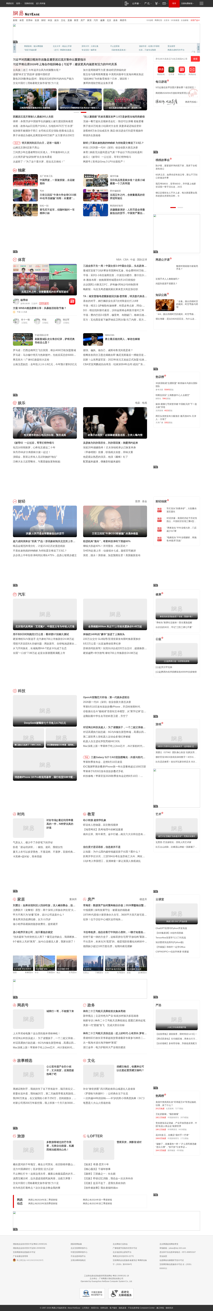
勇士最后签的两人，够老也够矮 (122, 339)
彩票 (37, 20)
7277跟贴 (179, 1109)
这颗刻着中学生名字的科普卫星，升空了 (105, 716)
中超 (132, 259)
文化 (63, 20)
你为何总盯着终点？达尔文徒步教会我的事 (36, 1187)
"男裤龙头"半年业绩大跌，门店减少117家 (181, 529)
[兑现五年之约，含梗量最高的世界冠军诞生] (95, 195)
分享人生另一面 (174, 46)
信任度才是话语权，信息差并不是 (102, 847)
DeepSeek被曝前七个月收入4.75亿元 (111, 147)
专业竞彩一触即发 (175, 50)
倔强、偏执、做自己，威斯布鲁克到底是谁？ (108, 350)
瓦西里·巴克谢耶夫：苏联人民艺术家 (173, 842)
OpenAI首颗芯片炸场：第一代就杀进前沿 (106, 697)
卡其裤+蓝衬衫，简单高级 (27, 856)
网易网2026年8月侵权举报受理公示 (173, 93)
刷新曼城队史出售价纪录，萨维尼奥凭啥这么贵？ (55, 341)
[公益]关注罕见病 (164, 667)
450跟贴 (180, 1150)
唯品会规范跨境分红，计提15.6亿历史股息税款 (39, 546)
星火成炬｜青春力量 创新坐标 (29, 83)
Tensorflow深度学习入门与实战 (171, 937)
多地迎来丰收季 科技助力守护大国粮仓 (34, 74)
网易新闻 (26, 13)
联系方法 (95, 1308)
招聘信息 (104, 1308)
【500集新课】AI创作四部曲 (169, 933)
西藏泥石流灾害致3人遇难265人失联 (33, 116)
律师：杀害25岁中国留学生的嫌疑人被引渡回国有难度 (43, 121)
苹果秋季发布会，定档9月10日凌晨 (102, 762)
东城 (129, 973)
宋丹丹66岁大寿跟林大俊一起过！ (32, 452)
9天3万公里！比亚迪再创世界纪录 (102, 643)
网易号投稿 (190, 102)
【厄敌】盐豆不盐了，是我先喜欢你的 (104, 1183)
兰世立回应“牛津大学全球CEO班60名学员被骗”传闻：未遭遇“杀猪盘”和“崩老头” (58, 197)
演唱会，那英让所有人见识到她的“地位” (35, 457)
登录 (174, 3)
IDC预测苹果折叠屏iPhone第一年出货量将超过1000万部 (114, 766)
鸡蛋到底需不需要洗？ (166, 283)
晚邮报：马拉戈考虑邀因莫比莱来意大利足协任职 (110, 289)
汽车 (96, 20)
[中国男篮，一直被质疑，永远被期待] (25, 180)
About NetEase (74, 1308)
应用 (18, 3)
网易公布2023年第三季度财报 (97, 1203)
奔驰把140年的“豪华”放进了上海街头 (104, 634)
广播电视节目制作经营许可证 (125, 1248)
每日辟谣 (161, 81)
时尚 (21, 814)
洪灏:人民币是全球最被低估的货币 (109, 143)
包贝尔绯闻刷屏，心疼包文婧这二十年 (34, 447)
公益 (158, 639)
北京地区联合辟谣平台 (122, 1252)
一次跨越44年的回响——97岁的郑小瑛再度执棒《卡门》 (114, 1098)
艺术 (158, 814)
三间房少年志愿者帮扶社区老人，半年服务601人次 (41, 152)
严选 (158, 1005)
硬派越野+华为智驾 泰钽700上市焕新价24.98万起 (110, 653)
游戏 (158, 724)
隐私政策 (122, 1308)
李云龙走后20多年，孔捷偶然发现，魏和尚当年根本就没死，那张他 (176, 185)
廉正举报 (160, 1308)
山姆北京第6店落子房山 (26, 147)
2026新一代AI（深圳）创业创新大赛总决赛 (107, 702)
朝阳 (15, 972)
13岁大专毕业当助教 (90, 50)
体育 (21, 20)
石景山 (86, 973)
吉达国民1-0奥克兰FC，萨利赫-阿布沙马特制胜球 (110, 284)
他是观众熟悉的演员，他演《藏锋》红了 (105, 457)
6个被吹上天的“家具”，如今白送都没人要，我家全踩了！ (44, 941)
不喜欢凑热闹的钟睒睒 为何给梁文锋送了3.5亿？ (40, 550)
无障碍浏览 (29, 3)
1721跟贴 (184, 1138)
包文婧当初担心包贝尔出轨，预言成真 (111, 157)
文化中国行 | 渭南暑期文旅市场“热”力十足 (36, 1183)
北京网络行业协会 (120, 1244)
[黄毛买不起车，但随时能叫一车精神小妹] (25, 210)
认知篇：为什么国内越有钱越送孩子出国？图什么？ (111, 851)
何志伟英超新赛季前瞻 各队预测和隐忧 (111, 152)
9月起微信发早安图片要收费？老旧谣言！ (176, 87)
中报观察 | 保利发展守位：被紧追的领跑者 (106, 910)
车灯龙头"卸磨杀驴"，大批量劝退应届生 (181, 510)
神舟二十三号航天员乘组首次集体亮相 (104, 1011)
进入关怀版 (40, 3)
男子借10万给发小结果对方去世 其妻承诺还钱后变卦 (112, 126)
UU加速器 (175, 20)
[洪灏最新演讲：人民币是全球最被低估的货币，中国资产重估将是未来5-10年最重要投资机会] (95, 210)
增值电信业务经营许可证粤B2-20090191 (30, 1244)
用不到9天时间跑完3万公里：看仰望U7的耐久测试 (41, 634)
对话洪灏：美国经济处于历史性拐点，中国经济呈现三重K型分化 (182, 520)
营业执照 (163, 1256)
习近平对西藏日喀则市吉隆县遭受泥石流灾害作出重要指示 (49, 59)
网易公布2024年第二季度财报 (42, 1199)
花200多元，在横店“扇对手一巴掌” (172, 1135)
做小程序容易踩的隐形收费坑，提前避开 (35, 924)
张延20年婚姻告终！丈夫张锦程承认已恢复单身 (109, 447)
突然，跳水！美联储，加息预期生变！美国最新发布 (111, 555)
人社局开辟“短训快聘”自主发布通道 (32, 157)
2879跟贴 (184, 1117)
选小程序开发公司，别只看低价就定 (33, 932)
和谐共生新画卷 (92, 135)
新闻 (15, 20)
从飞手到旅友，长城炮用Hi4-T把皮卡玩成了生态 (40, 648)
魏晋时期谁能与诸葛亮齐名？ (187, 267)
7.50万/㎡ (51, 972)
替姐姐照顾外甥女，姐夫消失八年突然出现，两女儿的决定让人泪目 (175, 194)
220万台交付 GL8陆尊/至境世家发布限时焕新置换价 (112, 639)
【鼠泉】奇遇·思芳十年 (96, 1164)
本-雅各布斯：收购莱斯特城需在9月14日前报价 (109, 280)
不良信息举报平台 (78, 1256)
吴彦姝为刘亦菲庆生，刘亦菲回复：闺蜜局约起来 (110, 442)
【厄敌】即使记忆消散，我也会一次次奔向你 (108, 1178)
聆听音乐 (85, 46)
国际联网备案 (76, 1244)
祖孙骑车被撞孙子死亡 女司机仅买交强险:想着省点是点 (43, 130)
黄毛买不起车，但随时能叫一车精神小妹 (57, 211)
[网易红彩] (72, 301)
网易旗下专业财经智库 (33, 46)
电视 (144, 403)
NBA (118, 259)
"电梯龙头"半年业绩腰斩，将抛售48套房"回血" (181, 539)
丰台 (37, 972)
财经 (43, 20)
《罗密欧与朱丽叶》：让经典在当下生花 (105, 1093)
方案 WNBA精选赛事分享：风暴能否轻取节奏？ (39, 308)
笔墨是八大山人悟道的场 (97, 1103)
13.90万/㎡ (142, 973)
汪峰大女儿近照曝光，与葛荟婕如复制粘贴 (36, 461)
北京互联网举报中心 (79, 1248)
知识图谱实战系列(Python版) (170, 942)
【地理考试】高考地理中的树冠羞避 (103, 829)
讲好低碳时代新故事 (147, 46)
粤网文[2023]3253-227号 (123, 1256)
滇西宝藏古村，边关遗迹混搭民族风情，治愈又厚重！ (43, 1178)
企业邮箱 (184, 20)
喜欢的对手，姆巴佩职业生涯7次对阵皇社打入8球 (110, 301)
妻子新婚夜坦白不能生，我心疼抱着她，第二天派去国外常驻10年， (176, 167)
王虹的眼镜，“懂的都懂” (167, 1114)
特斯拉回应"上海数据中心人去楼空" (173, 395)
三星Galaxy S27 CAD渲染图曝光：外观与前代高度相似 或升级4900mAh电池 (118, 758)
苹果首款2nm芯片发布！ (106, 161)
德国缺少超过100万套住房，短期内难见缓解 (107, 946)
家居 (89, 20)
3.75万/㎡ (73, 972)
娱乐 (56, 20)
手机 (86, 757)
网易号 (123, 20)
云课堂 (160, 899)
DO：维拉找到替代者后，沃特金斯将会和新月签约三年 (113, 310)
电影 (137, 403)
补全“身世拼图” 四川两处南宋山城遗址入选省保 (109, 1089)
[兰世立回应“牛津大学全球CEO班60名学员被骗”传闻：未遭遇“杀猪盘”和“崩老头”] (25, 195)
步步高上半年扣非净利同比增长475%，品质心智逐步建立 (45, 555)
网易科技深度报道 (117, 50)
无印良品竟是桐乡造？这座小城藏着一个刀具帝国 (127, 182)
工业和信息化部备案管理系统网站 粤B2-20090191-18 (106, 1276)
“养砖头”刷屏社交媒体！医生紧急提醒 (174, 622)
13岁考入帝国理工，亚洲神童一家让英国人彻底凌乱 (112, 861)
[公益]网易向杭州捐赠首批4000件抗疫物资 (176, 672)
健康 (102, 20)
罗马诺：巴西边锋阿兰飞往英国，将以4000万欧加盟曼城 (44, 350)
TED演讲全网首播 (31, 50)
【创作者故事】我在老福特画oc (100, 1187)
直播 (70, 20)
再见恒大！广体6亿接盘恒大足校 (31, 359)
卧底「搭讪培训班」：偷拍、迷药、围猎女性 (38, 847)
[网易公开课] (136, 3)
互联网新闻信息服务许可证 (24, 1252)
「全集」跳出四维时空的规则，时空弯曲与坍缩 (187, 304)
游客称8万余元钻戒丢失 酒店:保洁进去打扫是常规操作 (113, 130)
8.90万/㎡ (29, 972)
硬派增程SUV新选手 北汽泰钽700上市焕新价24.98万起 (43, 639)
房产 (83, 20)
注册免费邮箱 (186, 3)
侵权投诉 (169, 1308)
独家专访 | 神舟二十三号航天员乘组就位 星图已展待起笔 (114, 1020)
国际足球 (142, 259)
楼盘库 (143, 899)
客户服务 (113, 1308)
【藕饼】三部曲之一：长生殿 (99, 1173)
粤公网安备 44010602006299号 (30, 1260)
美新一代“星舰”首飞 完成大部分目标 (104, 1025)
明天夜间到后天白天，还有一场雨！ (42, 143)
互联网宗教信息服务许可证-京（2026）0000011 (176, 1266)
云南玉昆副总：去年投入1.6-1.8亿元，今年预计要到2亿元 (45, 364)
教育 (76, 20)
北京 (109, 20)
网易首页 (10, 3)
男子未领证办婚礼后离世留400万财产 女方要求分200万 (43, 135)
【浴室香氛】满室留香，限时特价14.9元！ (176, 1034)
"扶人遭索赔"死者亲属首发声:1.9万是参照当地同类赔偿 (114, 116)
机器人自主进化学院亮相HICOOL (101, 741)
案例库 (73, 899)
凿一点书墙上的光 (60, 46)
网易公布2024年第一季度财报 (97, 1199)
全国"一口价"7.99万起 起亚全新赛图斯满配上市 (39, 653)
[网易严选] (147, 3)
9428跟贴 (183, 1129)
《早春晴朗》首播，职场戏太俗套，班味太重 (108, 452)
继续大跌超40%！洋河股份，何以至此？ (105, 546)
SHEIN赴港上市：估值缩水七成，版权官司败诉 (109, 550)
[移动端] (127, 3)
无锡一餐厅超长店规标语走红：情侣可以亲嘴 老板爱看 (113, 121)
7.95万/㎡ (99, 973)
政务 (115, 20)
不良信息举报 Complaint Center (141, 1308)
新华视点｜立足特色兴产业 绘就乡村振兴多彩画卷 (111, 1015)
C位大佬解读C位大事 (119, 46)
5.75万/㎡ (121, 973)
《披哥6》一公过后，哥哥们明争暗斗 (33, 442)
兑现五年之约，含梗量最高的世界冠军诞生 (127, 197)
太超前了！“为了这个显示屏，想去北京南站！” (38, 161)
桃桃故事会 (163, 160)
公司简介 (86, 1308)
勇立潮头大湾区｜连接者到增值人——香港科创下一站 (113, 83)
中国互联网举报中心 (79, 1252)
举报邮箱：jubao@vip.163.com (173, 1248)
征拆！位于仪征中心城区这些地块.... (103, 919)
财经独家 (161, 501)
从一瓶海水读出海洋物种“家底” (100, 1042)
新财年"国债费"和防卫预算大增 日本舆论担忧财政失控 (113, 78)
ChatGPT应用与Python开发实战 (171, 928)
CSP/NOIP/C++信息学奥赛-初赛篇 (172, 951)
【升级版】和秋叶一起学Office (170, 947)
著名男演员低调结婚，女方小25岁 (32, 919)
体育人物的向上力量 (147, 50)
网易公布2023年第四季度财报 (42, 1203)
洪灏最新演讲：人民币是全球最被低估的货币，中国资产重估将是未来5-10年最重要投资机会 (127, 211)
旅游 (21, 1136)
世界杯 (29, 20)
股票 (137, 501)
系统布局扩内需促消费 (95, 70)
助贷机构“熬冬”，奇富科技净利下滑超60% (107, 541)
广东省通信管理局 (20, 1256)
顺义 (58, 972)
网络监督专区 (190, 13)
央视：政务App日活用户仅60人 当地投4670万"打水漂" (43, 126)
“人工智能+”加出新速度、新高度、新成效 (35, 70)
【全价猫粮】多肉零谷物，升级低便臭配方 (176, 1043)
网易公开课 (163, 259)
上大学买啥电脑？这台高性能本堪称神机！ (36, 1033)
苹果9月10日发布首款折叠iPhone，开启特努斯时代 (111, 706)
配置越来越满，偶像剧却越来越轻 (102, 461)
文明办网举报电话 (78, 1260)
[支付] (157, 3)
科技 (50, 20)
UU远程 (150, 20)
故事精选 (24, 1060)
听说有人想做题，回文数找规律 (100, 824)
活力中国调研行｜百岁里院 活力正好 (33, 1169)
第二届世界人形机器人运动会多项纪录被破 (107, 736)
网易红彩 (158, 20)
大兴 (107, 973)
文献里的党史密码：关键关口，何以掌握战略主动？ (41, 78)
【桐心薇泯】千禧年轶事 (97, 1169)
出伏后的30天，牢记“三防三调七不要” (174, 627)
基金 (144, 501)
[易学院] (166, 102)
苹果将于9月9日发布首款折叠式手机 (103, 771)
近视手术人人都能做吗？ (168, 279)
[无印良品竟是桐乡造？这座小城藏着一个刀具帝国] (95, 180)
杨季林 (24, 300)
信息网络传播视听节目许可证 (172, 1260)
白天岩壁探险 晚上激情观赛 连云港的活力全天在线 (111, 74)
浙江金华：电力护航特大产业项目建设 (104, 1047)
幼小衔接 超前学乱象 (94, 820)
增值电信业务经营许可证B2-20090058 (29, 1248)
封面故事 (56, 50)
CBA (125, 259)
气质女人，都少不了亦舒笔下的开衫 (33, 842)
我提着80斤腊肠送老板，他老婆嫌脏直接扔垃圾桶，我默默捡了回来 (176, 176)
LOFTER (95, 1136)
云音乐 (166, 20)
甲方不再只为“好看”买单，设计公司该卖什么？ (38, 914)
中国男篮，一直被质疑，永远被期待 (57, 182)
